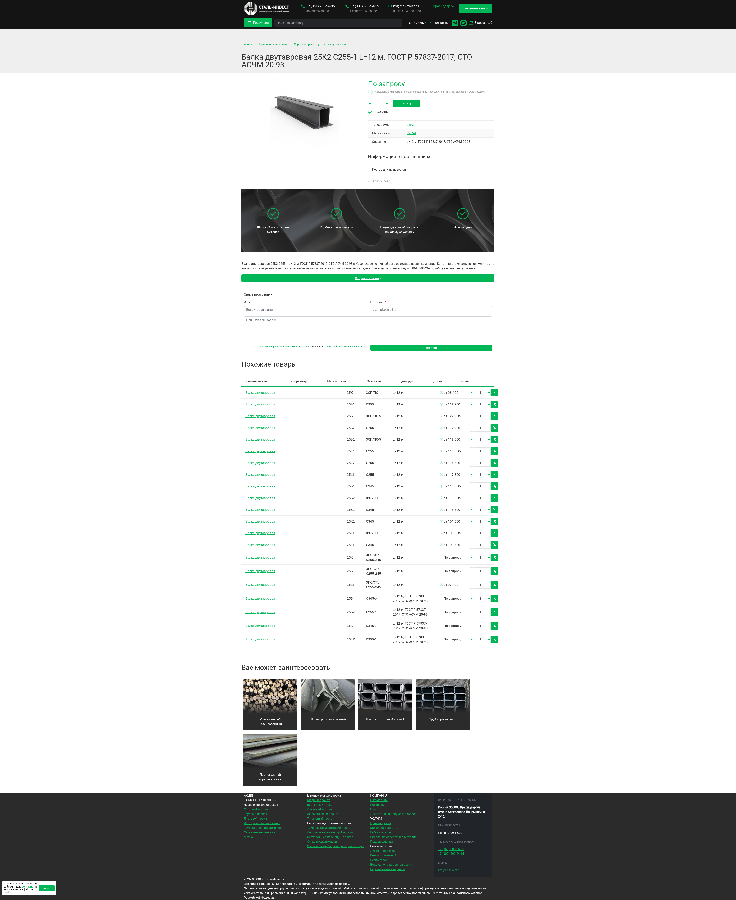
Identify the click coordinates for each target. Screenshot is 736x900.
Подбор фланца (381, 841)
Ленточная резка (382, 851)
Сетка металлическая (259, 832)
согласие (27, 886)
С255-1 (411, 133)
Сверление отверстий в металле (393, 837)
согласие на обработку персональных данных (282, 346)
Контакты (441, 23)
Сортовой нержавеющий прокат (330, 837)
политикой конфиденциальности (344, 346)
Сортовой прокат (305, 44)
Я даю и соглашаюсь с (306, 346)
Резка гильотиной (383, 855)
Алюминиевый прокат (323, 814)
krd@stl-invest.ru (406, 6)
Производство (380, 823)
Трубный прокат (255, 814)
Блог (373, 809)
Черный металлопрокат (273, 44)
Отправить (431, 348)
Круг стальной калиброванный (270, 722)
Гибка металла (381, 832)
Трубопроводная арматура (263, 828)
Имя (247, 302)
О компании (417, 23)
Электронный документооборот (393, 814)
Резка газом (379, 860)
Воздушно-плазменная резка (391, 864)
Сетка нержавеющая (322, 841)
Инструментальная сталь (262, 823)
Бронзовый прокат (320, 805)
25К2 (410, 125)
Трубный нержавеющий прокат (329, 828)
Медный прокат (318, 800)
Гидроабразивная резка (387, 869)
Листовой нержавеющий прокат (330, 832)
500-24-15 (364, 6)
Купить (406, 103)
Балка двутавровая (334, 44)
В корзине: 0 (483, 23)
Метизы (249, 837)
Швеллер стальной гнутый (385, 719)
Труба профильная (442, 719)
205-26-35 (320, 6)
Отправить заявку (368, 278)
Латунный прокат (319, 809)
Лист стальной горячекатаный (270, 777)
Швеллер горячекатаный (328, 719)
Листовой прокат (256, 818)
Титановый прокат (320, 818)
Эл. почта (378, 302)
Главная (247, 44)
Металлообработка (384, 828)
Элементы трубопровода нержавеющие (335, 846)
